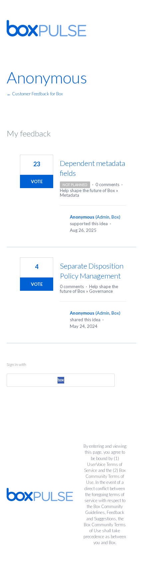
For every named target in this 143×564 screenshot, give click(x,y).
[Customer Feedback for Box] (46, 28)
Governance (101, 291)
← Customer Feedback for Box (35, 93)
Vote (37, 181)
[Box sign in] (61, 380)
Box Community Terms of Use (105, 476)
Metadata (69, 195)
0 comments (107, 184)
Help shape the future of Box (87, 190)
